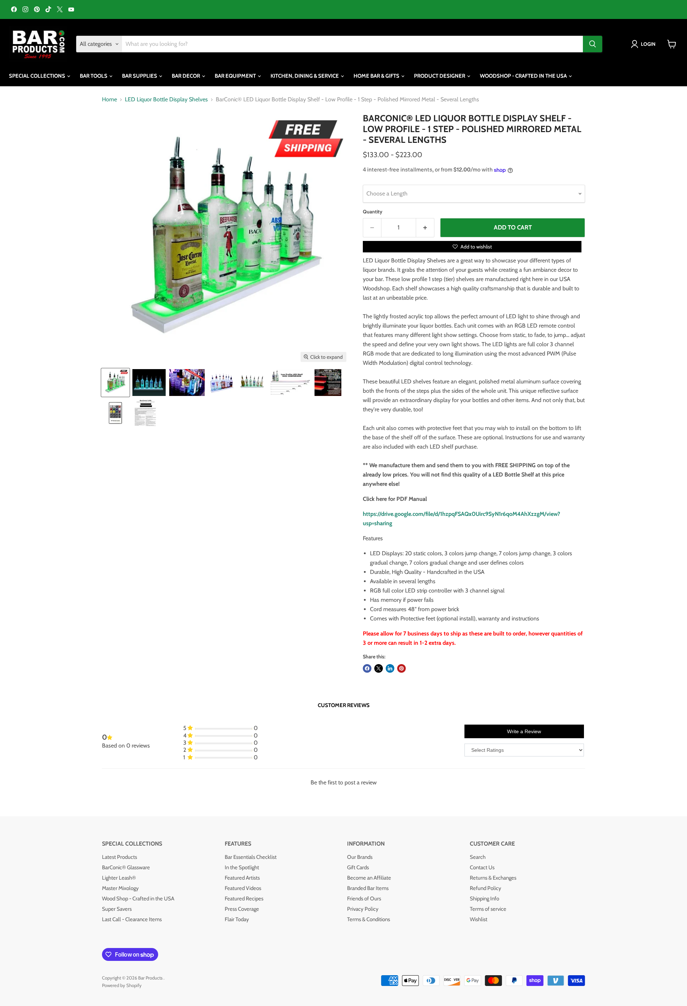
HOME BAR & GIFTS (377, 76)
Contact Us (482, 867)
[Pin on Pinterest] (401, 668)
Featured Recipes (244, 898)
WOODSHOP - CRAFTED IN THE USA (524, 76)
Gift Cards (358, 867)
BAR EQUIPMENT (236, 76)
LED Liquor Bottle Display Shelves (166, 99)
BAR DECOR (186, 76)
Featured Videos (243, 888)
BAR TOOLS (94, 76)
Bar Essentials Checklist (251, 857)
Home (109, 99)
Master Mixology (120, 888)
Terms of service (488, 909)
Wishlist (478, 919)
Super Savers (117, 909)
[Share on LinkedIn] (390, 668)
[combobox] (352, 44)
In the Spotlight (242, 867)
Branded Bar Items (368, 888)
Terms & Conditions (368, 919)
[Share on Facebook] (367, 668)
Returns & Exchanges (493, 878)
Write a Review (524, 731)
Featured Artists (242, 878)
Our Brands (359, 857)
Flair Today (237, 919)
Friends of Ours (364, 898)
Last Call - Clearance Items (132, 919)
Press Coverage (242, 909)
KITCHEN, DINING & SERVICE (305, 76)
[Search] (592, 44)
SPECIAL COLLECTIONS (37, 76)
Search (478, 857)
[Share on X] (378, 668)
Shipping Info (484, 898)
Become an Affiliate (369, 878)
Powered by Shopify (122, 985)
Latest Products (119, 857)
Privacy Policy (363, 909)
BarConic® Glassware (126, 867)
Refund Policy (485, 888)
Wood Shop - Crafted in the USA (138, 898)
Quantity (373, 211)
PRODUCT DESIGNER (440, 76)
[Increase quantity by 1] (425, 227)
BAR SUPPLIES (140, 76)
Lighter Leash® (119, 878)
